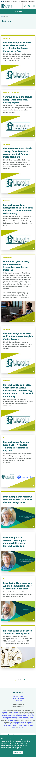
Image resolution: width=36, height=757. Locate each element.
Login (19, 11)
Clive (18, 724)
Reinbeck (30, 725)
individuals (5, 712)
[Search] (29, 6)
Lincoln (20, 725)
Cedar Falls (13, 724)
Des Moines (24, 724)
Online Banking (11, 720)
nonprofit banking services (11, 719)
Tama (14, 727)
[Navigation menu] (33, 6)
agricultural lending (9, 717)
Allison (25, 722)
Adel (21, 722)
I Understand (18, 752)
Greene (5, 725)
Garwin (30, 724)
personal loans (22, 715)
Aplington (7, 724)
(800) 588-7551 (18, 696)
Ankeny (30, 722)
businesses (14, 712)
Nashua (25, 725)
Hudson (15, 725)
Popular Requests (8, 735)
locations (16, 722)
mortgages (31, 715)
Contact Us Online (18, 698)
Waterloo (21, 727)
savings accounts (13, 715)
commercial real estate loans (24, 717)
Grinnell (10, 725)
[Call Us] (24, 6)
